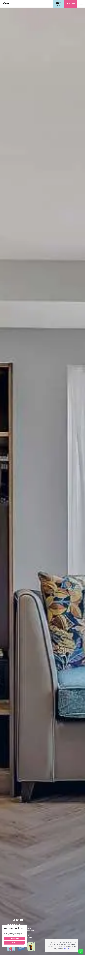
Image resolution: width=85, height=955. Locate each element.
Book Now (72, 3)
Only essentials (14, 938)
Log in (58, 5)
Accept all (14, 942)
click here (66, 948)
